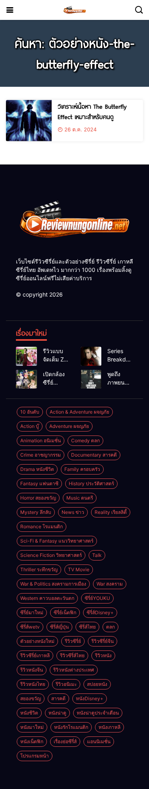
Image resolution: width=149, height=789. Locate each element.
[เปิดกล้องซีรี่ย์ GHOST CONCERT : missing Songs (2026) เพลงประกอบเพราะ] (26, 379)
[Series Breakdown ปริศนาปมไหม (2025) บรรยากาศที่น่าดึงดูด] (91, 356)
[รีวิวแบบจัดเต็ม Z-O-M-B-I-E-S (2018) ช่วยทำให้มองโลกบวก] (26, 356)
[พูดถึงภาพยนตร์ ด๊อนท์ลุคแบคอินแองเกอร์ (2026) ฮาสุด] (91, 379)
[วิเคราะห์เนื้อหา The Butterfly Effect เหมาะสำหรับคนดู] (29, 120)
